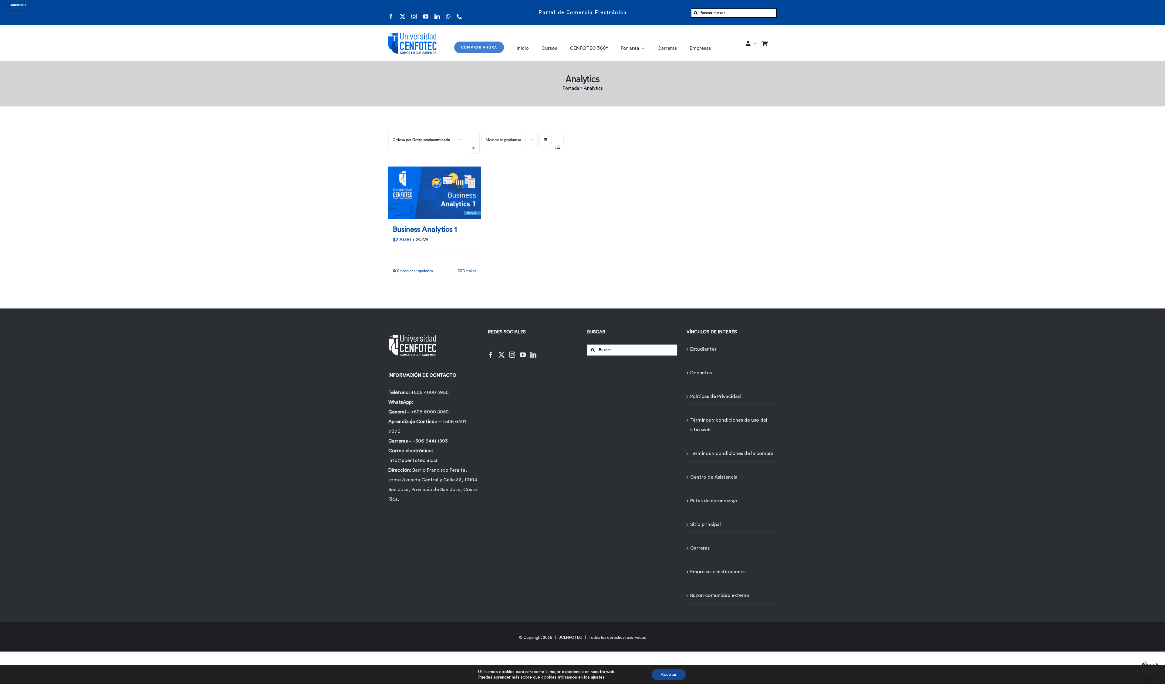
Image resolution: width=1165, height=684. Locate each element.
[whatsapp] (448, 12)
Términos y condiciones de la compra (732, 453)
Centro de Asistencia (714, 477)
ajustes (598, 677)
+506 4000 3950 (430, 392)
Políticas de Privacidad (715, 396)
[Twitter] (501, 351)
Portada (570, 88)
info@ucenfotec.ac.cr (413, 460)
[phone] (459, 12)
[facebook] (391, 12)
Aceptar (669, 674)
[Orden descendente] (474, 144)
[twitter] (402, 12)
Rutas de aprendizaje (713, 500)
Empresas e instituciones (717, 571)
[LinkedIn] (533, 351)
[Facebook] (491, 351)
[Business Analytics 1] (434, 189)
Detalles (469, 271)
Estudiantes (703, 349)
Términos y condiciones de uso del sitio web (728, 425)
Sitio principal (705, 524)
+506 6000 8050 (430, 411)
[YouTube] (523, 351)
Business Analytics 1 (425, 229)
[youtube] (425, 12)
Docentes (701, 372)
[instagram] (414, 12)
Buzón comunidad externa (719, 595)
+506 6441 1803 (430, 441)
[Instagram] (512, 351)
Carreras (700, 548)
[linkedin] (437, 12)
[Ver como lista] (557, 143)
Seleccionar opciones (415, 271)
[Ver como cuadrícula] (545, 138)
